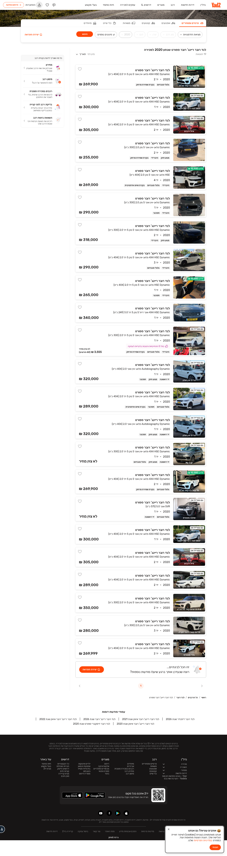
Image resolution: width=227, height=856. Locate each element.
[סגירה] (169, 829)
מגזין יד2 (47, 769)
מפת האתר (110, 831)
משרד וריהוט (84, 773)
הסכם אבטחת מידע (128, 831)
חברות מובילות (63, 766)
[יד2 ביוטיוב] (100, 813)
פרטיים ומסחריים (149, 764)
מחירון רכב (129, 771)
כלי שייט (153, 773)
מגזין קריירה (63, 773)
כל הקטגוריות (63, 764)
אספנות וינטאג (84, 766)
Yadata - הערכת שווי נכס (175, 778)
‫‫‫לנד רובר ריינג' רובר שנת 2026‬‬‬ (99, 719)
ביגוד (107, 773)
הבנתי (215, 847)
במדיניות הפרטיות (203, 840)
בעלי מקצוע (46, 766)
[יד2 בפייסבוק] (109, 813)
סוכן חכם (65, 776)
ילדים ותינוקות (84, 764)
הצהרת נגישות (165, 831)
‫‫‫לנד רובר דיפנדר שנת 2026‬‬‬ (180, 719)
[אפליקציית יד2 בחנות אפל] (126, 813)
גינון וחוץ (86, 771)
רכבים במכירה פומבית (124, 769)
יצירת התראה (32, 34)
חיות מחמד (46, 764)
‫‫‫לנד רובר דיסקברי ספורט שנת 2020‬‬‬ (91, 723)
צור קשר (96, 831)
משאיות (153, 766)
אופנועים (153, 769)
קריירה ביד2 (67, 831)
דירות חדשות (52, 831)
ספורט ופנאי (104, 771)
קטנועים (153, 771)
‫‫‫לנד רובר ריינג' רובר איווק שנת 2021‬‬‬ (140, 719)
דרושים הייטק (63, 769)
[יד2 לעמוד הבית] (216, 5)
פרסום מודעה (12, 5)
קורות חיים (64, 771)
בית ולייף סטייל (84, 769)
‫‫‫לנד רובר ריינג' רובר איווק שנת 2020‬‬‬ (135, 723)
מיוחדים (130, 764)
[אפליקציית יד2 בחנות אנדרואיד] (117, 813)
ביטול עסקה (83, 831)
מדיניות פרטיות (147, 831)
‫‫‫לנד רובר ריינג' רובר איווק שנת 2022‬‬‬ (58, 719)
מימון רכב (130, 773)
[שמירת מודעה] (79, 69)
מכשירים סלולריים (101, 769)
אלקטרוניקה (103, 766)
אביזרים (130, 766)
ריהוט (106, 764)
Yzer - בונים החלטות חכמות (174, 776)
